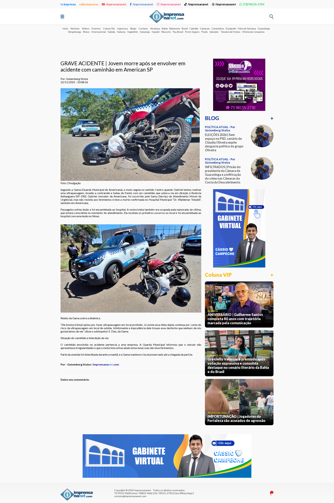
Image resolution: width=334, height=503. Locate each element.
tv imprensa (68, 4)
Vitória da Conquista (253, 31)
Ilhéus (86, 31)
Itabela (111, 31)
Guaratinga (264, 28)
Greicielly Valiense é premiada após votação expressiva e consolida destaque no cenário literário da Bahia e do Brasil (238, 365)
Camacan (205, 28)
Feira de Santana (247, 28)
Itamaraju (145, 31)
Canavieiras (218, 28)
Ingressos (122, 28)
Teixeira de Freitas (230, 31)
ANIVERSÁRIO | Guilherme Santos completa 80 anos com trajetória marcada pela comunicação (235, 318)
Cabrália (193, 28)
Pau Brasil (178, 31)
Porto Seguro (192, 31)
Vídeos (85, 28)
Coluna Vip (109, 28)
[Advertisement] (167, 44)
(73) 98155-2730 (253, 4)
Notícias (75, 28)
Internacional (98, 31)
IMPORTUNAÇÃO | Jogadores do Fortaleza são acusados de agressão (236, 418)
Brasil (185, 28)
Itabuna (121, 31)
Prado (204, 31)
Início (65, 28)
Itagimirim (132, 31)
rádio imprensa (88, 4)
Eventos (96, 28)
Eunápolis (231, 28)
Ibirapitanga (74, 31)
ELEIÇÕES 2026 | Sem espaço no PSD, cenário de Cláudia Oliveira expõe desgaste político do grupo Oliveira (224, 142)
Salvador (214, 31)
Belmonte (174, 28)
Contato (143, 28)
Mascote (166, 31)
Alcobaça (155, 28)
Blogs (133, 28)
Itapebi (156, 31)
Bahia (165, 28)
